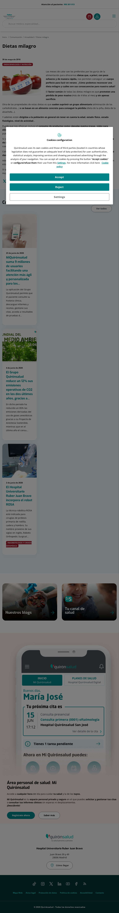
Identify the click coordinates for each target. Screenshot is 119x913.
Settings (59, 197)
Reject (59, 187)
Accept (59, 177)
